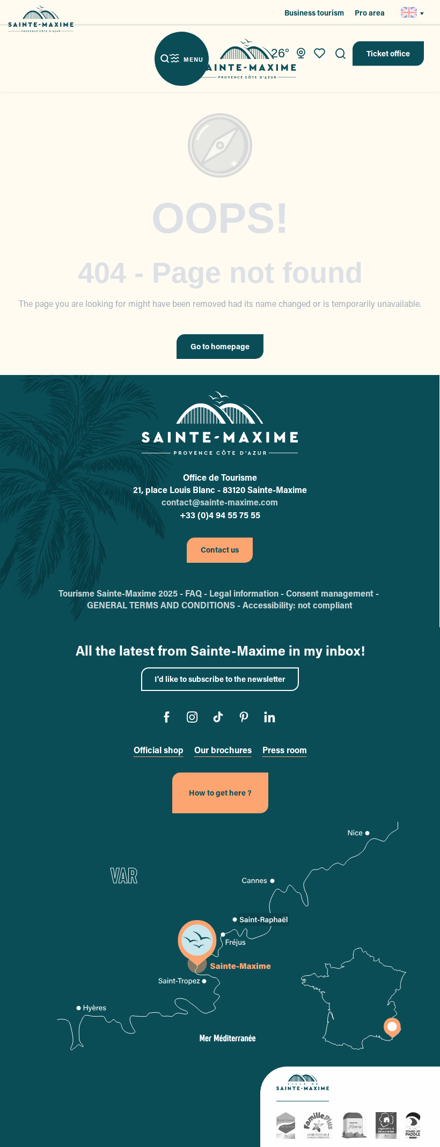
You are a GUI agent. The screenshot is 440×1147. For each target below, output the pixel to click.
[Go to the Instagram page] (194, 718)
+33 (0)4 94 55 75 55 (220, 514)
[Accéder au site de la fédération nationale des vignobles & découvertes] (388, 1124)
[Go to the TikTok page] (220, 718)
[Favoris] (321, 53)
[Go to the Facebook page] (169, 718)
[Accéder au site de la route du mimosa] (355, 1124)
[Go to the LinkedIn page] (272, 718)
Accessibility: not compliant (298, 605)
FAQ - (197, 593)
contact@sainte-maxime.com (220, 502)
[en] (409, 12)
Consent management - (333, 593)
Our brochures (223, 749)
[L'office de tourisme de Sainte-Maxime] (219, 423)
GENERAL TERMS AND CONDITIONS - (165, 605)
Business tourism (314, 13)
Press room (284, 749)
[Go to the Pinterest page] (246, 718)
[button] (340, 53)
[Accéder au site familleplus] (320, 1124)
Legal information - (247, 593)
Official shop (159, 749)
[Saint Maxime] (247, 59)
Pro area (370, 13)
